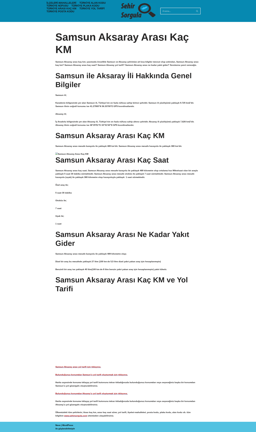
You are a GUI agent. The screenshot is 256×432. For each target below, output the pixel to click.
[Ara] (197, 11)
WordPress (67, 425)
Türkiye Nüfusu (57, 5)
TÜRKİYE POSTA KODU (60, 11)
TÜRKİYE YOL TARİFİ (92, 8)
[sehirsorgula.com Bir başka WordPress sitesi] (138, 11)
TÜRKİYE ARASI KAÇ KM (61, 8)
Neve (57, 425)
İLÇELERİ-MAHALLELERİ (61, 2)
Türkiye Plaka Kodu (85, 5)
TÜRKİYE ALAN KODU (92, 2)
